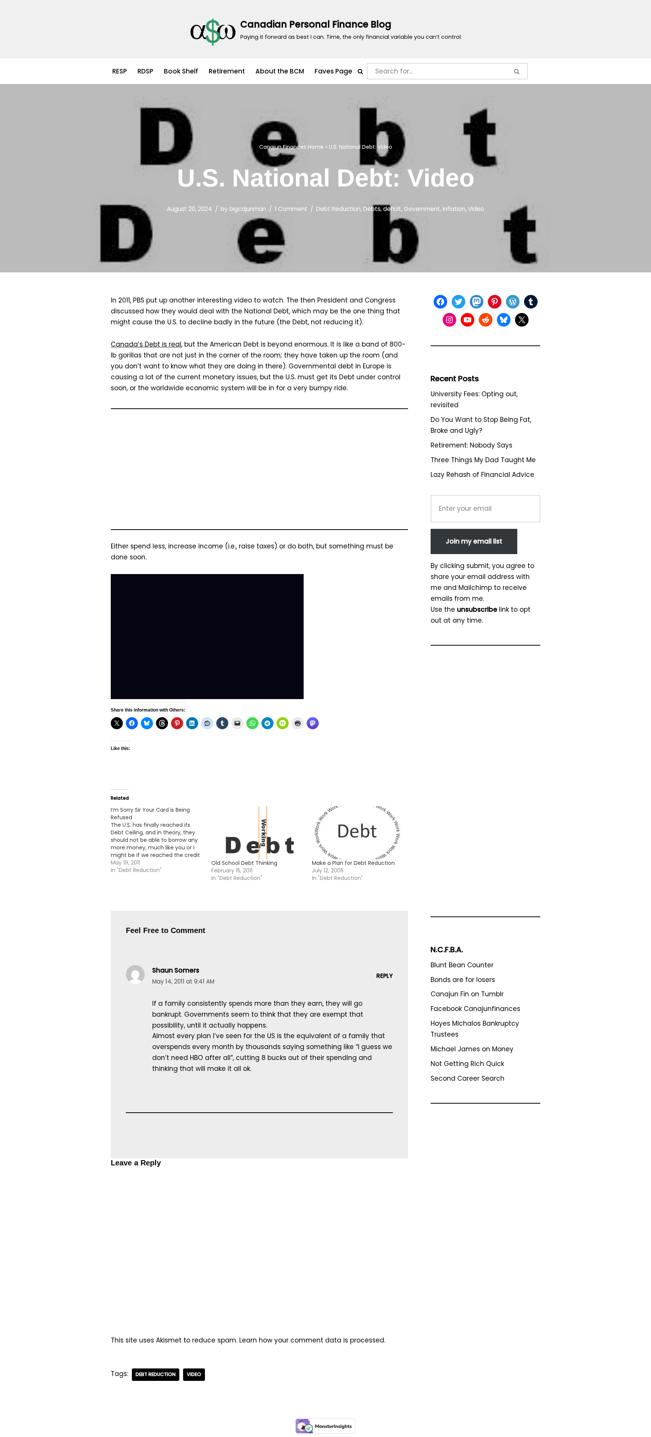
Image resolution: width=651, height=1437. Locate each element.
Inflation (454, 209)
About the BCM (279, 71)
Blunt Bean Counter (462, 965)
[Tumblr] (531, 301)
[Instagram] (449, 320)
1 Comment (291, 209)
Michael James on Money (472, 1049)
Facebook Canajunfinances (475, 1008)
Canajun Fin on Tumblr (467, 994)
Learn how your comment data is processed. (312, 1340)
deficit (392, 209)
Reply (384, 976)
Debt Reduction (338, 209)
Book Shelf (181, 71)
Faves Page (333, 71)
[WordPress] (513, 301)
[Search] (360, 71)
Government (422, 209)
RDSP (145, 71)
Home (316, 147)
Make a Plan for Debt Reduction (353, 863)
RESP (119, 71)
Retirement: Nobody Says (471, 445)
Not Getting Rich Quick (467, 1063)
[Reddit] (485, 320)
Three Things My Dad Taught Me (483, 459)
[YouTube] (467, 320)
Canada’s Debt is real (146, 344)
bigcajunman (247, 209)
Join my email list (474, 541)
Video (476, 209)
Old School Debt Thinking (244, 863)
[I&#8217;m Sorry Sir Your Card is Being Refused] (161, 840)
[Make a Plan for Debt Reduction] (358, 832)
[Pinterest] (494, 301)
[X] (522, 320)
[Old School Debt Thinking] (257, 832)
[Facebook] (440, 301)
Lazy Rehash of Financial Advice (482, 474)
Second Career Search (467, 1078)
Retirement (227, 71)
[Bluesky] (503, 320)
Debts (372, 209)
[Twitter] (458, 301)
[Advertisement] (259, 472)
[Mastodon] (476, 301)
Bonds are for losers (463, 979)
